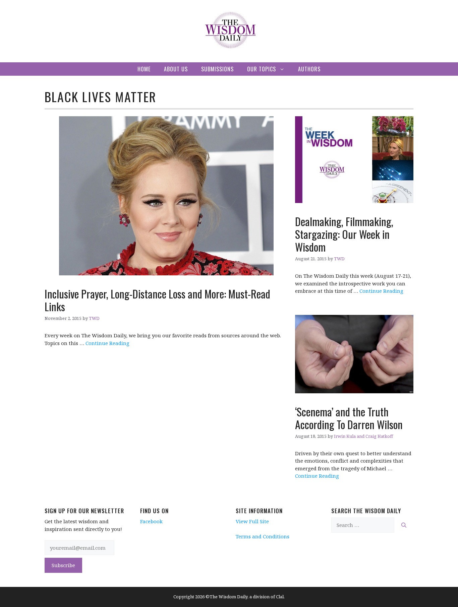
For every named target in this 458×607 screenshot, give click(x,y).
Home (144, 69)
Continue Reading (107, 343)
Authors (309, 69)
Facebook (151, 521)
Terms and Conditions (262, 536)
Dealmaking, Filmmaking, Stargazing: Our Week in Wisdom (344, 234)
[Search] (403, 525)
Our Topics (261, 69)
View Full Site (252, 521)
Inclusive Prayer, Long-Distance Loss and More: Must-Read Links (157, 300)
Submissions (217, 69)
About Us (176, 69)
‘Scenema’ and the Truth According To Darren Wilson (349, 418)
